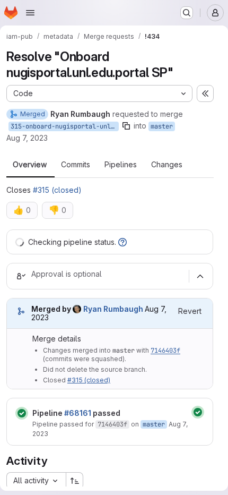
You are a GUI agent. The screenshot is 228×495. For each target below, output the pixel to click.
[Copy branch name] (126, 126)
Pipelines (120, 164)
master (162, 126)
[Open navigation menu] (30, 12)
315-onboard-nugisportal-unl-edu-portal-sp (65, 126)
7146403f (165, 350)
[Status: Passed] (21, 413)
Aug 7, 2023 (27, 137)
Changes (166, 164)
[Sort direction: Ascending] (74, 480)
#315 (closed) (57, 189)
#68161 (77, 412)
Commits (75, 164)
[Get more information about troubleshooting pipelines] (122, 242)
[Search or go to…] (186, 12)
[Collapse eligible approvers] (200, 276)
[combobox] (36, 480)
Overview (30, 164)
